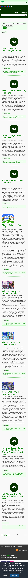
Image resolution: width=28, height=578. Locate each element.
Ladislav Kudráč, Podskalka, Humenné (11, 49)
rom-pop (16, 473)
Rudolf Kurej (7, 162)
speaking (8, 68)
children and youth (6, 374)
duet (19, 473)
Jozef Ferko (14, 474)
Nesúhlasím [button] (5, 575)
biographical (12, 71)
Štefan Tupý (5, 207)
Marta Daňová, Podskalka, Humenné (14, 91)
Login (16, 12)
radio (16, 272)
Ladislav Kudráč (6, 72)
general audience (12, 72)
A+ (3, 9)
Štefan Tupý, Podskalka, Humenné (12, 181)
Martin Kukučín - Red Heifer (11, 226)
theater (6, 272)
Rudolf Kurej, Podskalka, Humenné (13, 136)
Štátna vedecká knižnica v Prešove (9, 557)
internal (15, 207)
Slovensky (3, 555)
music (7, 470)
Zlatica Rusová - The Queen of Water (11, 343)
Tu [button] (20, 572)
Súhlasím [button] (14, 575)
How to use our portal (5, 546)
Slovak (4, 162)
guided (19, 71)
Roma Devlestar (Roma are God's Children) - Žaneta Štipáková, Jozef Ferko (12, 451)
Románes (13, 555)
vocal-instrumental (8, 473)
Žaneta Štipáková (9, 474)
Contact (13, 546)
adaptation (19, 272)
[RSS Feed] (17, 550)
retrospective (7, 71)
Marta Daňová (5, 117)
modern (13, 473)
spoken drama (12, 272)
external (16, 72)
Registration (23, 12)
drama (7, 269)
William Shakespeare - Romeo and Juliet (12, 292)
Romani (22, 71)
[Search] (25, 15)
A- (12, 7)
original (21, 473)
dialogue (16, 71)
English (8, 555)
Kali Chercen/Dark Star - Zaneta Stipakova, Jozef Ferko (13, 496)
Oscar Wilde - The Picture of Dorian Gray (13, 393)
